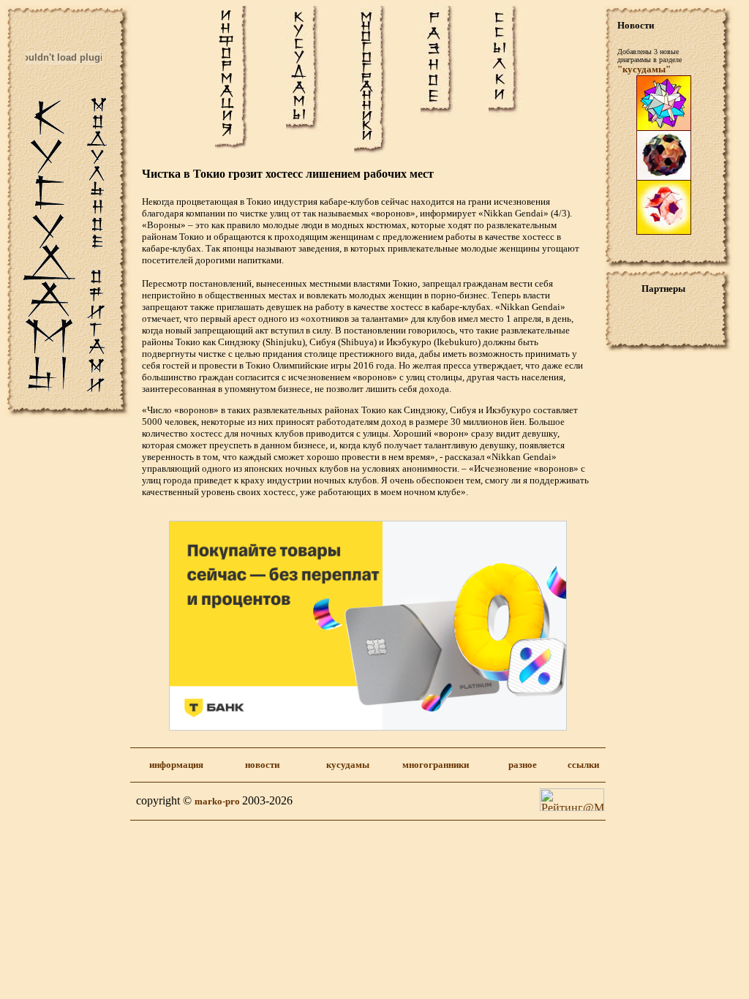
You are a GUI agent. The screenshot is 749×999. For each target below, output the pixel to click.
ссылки (583, 764)
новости (262, 764)
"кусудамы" (644, 69)
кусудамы (347, 764)
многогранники (435, 764)
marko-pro (218, 801)
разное (522, 764)
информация (176, 764)
